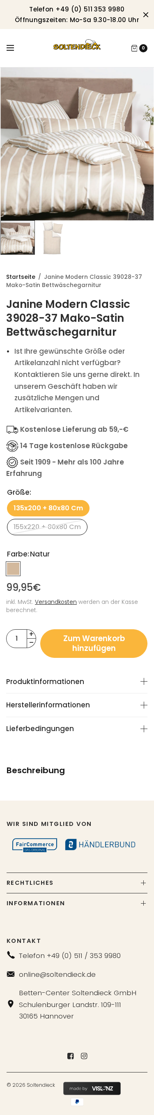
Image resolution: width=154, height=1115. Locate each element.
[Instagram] (83, 1056)
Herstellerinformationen (48, 705)
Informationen (36, 903)
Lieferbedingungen (40, 728)
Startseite (20, 277)
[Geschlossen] (146, 15)
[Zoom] (77, 143)
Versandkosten (56, 602)
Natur (13, 569)
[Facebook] (70, 1056)
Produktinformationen (45, 681)
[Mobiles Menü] (16, 48)
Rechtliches (30, 883)
